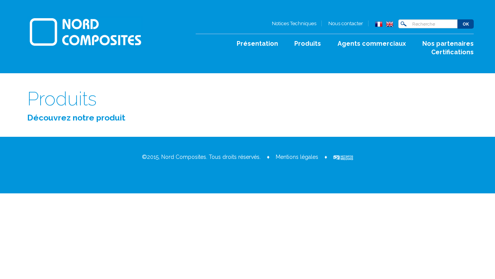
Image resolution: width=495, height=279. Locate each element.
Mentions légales (297, 157)
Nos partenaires (448, 43)
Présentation (257, 43)
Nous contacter (345, 23)
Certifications (452, 52)
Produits (307, 43)
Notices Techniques (294, 23)
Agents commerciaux (372, 43)
